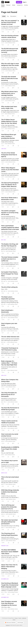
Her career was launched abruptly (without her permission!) (9, 521)
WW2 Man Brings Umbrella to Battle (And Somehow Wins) (10, 492)
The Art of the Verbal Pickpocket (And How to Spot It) (9, 154)
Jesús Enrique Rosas (10, 29)
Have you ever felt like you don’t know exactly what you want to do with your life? (10, 511)
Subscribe (19, 2)
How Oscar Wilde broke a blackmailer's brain (9, 198)
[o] (24, 22)
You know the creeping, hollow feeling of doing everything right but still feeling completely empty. (10, 301)
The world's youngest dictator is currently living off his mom (9, 212)
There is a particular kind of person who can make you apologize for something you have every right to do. (9, 248)
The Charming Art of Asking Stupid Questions (9, 534)
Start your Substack (10, 622)
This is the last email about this (10, 478)
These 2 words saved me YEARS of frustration (9, 421)
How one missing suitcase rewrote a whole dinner (9, 36)
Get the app (20, 622)
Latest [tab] (3, 16)
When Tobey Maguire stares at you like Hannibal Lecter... (10, 169)
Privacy (16, 618)
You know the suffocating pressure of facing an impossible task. (10, 328)
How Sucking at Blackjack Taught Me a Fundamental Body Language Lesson (9, 585)
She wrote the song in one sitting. (10, 525)
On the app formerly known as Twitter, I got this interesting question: (9, 438)
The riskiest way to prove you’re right (9, 461)
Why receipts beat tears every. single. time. (9, 107)
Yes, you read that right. (7, 453)
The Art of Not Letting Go (9, 287)
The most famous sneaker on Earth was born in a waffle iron (9, 259)
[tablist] (9, 16)
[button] (2, 5)
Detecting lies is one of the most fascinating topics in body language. (9, 352)
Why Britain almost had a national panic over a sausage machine (9, 93)
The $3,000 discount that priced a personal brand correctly (9, 50)
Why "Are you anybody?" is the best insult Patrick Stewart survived (10, 22)
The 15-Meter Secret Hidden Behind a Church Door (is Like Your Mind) (9, 121)
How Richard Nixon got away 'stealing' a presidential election (8, 136)
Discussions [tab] (13, 16)
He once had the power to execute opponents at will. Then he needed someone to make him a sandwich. (10, 217)
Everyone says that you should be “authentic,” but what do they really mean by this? (10, 425)
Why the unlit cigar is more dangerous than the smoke (10, 64)
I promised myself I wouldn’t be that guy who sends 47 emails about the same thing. (9, 481)
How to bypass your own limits (9, 324)
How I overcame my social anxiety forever (9, 435)
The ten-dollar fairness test (10, 336)
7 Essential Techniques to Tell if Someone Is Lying (9, 349)
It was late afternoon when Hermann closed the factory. (8, 384)
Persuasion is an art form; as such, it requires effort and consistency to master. (8, 399)
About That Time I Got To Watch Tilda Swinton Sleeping (9, 566)
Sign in (24, 2)
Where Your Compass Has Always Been (9, 380)
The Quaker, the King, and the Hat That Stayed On (9, 245)
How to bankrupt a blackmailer (7, 311)
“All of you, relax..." (6, 607)
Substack (8, 625)
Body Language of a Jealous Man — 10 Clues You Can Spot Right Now (9, 363)
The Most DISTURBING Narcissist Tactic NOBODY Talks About (9, 551)
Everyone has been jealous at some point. (9, 367)
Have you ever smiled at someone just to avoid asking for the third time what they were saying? (10, 538)
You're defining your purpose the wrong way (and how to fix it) (9, 507)
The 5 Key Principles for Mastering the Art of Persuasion (9, 394)
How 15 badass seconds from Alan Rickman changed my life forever (9, 603)
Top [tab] (8, 16)
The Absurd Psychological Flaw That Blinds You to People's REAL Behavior (9, 184)
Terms (19, 618)
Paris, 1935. (4, 289)
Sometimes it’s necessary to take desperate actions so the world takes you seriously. (10, 465)
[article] (14, 26)
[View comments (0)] (8, 32)
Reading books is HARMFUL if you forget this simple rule (10, 449)
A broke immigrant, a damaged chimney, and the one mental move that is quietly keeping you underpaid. (10, 278)
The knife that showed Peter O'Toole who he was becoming (9, 78)
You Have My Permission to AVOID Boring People (10, 408)
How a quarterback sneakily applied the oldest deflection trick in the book (10, 227)
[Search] (25, 16)
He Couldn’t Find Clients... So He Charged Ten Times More (9, 274)
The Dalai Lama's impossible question (8, 298)
